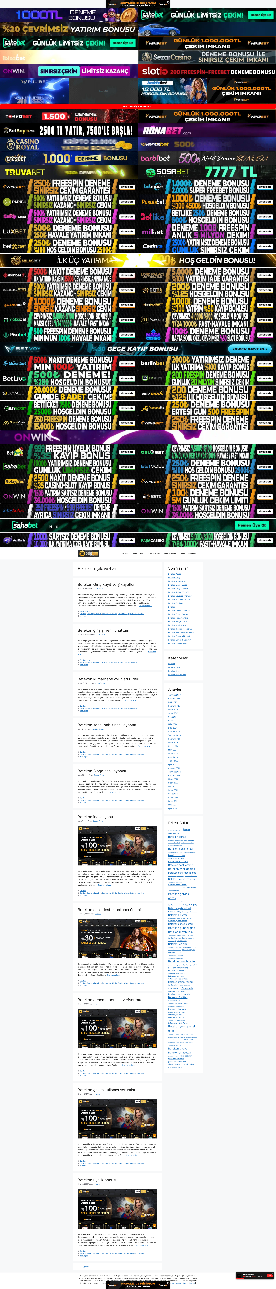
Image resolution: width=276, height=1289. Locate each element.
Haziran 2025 (174, 706)
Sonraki (87, 1267)
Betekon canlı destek (181, 868)
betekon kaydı (172, 941)
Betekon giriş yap (178, 914)
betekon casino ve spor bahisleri (177, 888)
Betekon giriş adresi (179, 908)
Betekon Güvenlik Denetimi (179, 640)
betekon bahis (189, 840)
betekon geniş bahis (173, 890)
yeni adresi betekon (175, 1067)
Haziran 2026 (174, 699)
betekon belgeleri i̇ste (189, 852)
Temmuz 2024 (174, 735)
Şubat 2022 (173, 790)
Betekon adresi (177, 836)
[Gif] (138, 260)
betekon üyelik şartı (173, 1042)
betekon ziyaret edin (173, 1034)
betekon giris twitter (175, 905)
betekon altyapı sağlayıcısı (175, 840)
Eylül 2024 (172, 728)
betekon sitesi (173, 985)
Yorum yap (84, 616)
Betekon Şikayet (153, 553)
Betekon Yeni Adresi (188, 553)
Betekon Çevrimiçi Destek (179, 636)
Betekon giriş (190, 904)
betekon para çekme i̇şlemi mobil (177, 973)
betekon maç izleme (176, 953)
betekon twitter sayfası (174, 1000)
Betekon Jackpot (188, 938)
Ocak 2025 (173, 717)
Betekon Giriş (138, 553)
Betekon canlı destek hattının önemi (109, 909)
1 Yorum (83, 1165)
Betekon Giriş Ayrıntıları (178, 589)
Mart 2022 (172, 786)
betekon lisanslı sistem (174, 950)
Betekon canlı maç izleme (182, 872)
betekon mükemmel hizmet (175, 955)
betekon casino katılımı (191, 876)
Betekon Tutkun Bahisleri (179, 599)
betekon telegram (174, 988)
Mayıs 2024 (173, 742)
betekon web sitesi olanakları (176, 1006)
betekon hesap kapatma (174, 935)
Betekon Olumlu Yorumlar (179, 610)
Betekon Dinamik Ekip (177, 643)
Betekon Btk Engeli (176, 603)
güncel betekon (175, 1064)
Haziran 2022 (174, 775)
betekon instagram (174, 938)
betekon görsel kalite (174, 918)
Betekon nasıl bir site (109, 614)
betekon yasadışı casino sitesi (176, 1012)
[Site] (69, 186)
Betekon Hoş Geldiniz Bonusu (181, 632)
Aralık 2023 (173, 761)
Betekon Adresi (174, 574)
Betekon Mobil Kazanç (177, 581)
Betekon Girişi (174, 911)
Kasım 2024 (173, 720)
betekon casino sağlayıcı (175, 882)
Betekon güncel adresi (180, 923)
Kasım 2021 (173, 801)
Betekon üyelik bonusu (97, 1180)
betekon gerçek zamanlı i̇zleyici (176, 902)
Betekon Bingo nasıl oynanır (102, 771)
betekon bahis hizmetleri (175, 845)
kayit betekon (188, 1064)
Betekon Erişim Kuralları (178, 614)
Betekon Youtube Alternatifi (180, 596)
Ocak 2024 (173, 757)
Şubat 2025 (173, 713)
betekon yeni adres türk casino (176, 1020)
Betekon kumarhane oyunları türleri (108, 679)
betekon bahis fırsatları (187, 843)
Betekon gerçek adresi (178, 896)
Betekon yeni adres (175, 1015)
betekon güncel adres (177, 921)
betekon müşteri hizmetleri (175, 958)
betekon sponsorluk (184, 985)
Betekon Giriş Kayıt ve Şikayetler (106, 584)
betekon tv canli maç (176, 991)
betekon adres (174, 833)
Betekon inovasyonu (95, 817)
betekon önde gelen (191, 1037)
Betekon (125, 553)
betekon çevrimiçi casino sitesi (176, 1037)
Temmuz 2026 (174, 695)
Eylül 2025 (172, 702)
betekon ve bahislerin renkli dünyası (178, 1003)
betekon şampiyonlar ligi (187, 1042)
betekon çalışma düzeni (186, 1034)
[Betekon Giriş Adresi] (88, 553)
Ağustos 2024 (174, 731)
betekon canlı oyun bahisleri (175, 876)
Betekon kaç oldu (177, 943)
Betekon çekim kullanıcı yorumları (107, 1090)
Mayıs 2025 (173, 709)
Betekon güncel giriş (181, 927)
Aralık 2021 (173, 797)
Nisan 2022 (173, 783)
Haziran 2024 (174, 739)
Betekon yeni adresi (176, 1017)
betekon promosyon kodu (178, 979)
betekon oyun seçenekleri (175, 965)
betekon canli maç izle (176, 858)
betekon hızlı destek (188, 935)
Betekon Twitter (170, 553)
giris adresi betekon (173, 1056)
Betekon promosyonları (180, 982)
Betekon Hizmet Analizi (178, 618)
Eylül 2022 (172, 764)
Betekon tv (187, 988)
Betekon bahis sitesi (180, 848)
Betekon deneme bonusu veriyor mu (109, 999)
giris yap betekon (176, 1058)
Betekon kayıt (182, 941)
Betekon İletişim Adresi (178, 621)
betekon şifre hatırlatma (174, 1045)
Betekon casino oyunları (181, 879)
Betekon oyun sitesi (190, 965)
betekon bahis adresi (174, 843)
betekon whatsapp (177, 1009)
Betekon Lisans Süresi (177, 585)
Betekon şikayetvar (137, 614)
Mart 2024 (172, 750)
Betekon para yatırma (178, 968)
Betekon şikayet (123, 614)
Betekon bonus (176, 855)
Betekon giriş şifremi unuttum (103, 630)
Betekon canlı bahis (178, 861)
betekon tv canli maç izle (179, 994)
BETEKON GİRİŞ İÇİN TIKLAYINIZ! (138, 106)
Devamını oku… (145, 606)
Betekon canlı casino (180, 865)
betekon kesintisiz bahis (175, 947)
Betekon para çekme (177, 970)
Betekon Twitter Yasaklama (180, 629)
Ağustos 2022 (174, 768)
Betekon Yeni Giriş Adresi (178, 1023)
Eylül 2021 (172, 808)
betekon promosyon (176, 976)
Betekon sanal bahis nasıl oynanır (107, 725)
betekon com (191, 888)
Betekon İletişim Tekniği (178, 592)
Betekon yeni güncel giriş (181, 1028)
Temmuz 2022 (174, 772)
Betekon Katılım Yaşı (177, 625)
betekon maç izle (188, 950)
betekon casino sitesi (177, 885)
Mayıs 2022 (173, 779)
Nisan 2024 (173, 746)
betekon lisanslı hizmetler (190, 947)
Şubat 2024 (173, 753)
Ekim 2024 (172, 724)
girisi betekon (186, 1056)
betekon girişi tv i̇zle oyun (189, 912)
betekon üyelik (188, 1040)
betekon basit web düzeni (175, 852)
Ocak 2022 (173, 794)
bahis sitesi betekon (175, 830)
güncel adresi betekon (177, 1062)
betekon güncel (186, 918)
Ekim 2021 (172, 805)
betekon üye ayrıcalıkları (175, 1040)
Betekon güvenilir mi (94, 614)
